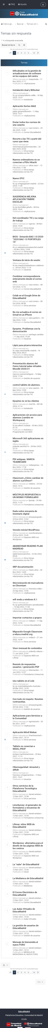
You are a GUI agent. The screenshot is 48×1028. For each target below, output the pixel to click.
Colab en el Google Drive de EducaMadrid (26, 296)
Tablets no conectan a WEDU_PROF (24, 747)
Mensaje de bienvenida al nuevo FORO (25, 943)
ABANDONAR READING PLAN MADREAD (28, 547)
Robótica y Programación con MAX (23, 431)
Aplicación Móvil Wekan (25, 732)
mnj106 (32, 404)
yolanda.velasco (35, 651)
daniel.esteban (35, 794)
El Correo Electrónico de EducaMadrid (25, 893)
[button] (10, 53)
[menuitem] (12, 4)
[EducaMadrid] (33, 1024)
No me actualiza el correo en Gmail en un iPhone (27, 313)
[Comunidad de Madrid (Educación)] (14, 1024)
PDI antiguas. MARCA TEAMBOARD (24, 460)
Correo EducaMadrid (32, 132)
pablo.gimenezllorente (22, 111)
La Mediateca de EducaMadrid (28, 878)
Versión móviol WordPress (26, 530)
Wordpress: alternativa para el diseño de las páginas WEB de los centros (28, 846)
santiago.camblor (36, 334)
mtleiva (32, 484)
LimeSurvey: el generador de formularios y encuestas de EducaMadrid (27, 808)
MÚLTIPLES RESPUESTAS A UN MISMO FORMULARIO (27, 496)
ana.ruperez (34, 388)
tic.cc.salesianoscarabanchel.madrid (28, 247)
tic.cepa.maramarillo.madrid (24, 351)
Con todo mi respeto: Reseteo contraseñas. (28, 700)
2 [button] (17, 53)
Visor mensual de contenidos (27, 648)
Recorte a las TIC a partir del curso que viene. (27, 140)
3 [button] (21, 53)
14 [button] (34, 53)
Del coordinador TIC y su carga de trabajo (28, 219)
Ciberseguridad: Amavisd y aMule (26, 768)
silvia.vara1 (33, 165)
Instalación (28, 100)
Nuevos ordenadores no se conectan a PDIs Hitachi (26, 161)
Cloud (26, 872)
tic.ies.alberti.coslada (21, 425)
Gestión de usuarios (32, 378)
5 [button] (28, 53)
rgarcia (32, 224)
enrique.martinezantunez (23, 754)
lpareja (32, 500)
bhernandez (34, 670)
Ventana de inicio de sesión (26, 260)
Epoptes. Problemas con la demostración (26, 330)
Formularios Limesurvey (34, 505)
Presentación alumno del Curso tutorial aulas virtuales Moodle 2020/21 (27, 366)
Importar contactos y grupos (27, 617)
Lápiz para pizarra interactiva (27, 345)
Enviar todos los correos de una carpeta (26, 123)
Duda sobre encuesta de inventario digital (25, 512)
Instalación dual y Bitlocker (26, 90)
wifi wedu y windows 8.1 (25, 599)
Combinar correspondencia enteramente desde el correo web (27, 279)
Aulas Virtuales (30, 919)
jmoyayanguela (35, 517)
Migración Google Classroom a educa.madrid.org (27, 633)
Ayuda (24, 1019)
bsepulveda (33, 79)
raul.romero (34, 128)
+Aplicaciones (29, 83)
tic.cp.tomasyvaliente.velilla (24, 95)
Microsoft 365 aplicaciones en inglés (28, 439)
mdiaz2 (32, 621)
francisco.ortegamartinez (23, 775)
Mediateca (28, 886)
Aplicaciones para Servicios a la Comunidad (27, 717)
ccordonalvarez (35, 533)
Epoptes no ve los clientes (26, 401)
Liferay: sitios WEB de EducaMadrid (24, 825)
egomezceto (34, 721)
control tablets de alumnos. (26, 385)
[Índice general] (24, 14)
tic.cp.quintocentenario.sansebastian (28, 605)
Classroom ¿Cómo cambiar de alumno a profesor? (28, 479)
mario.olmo (33, 570)
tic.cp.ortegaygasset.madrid (24, 184)
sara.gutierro (34, 318)
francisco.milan (35, 589)
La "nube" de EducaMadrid (26, 864)
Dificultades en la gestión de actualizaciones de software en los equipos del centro (27, 73)
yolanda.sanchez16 (21, 446)
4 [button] (24, 53)
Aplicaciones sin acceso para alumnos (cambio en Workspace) (27, 418)
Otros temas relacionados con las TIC (23, 152)
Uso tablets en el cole (23, 681)
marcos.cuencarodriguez (23, 374)
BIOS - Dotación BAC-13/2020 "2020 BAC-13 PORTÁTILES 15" (28, 239)
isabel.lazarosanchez (21, 554)
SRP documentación (23, 566)
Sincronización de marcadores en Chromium (28, 584)
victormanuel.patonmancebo (25, 147)
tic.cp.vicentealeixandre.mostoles (26, 686)
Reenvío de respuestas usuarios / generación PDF (26, 665)
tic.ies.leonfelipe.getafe (22, 207)
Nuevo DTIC (18, 178)
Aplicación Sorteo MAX (24, 106)
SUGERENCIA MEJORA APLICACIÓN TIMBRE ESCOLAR (24, 199)
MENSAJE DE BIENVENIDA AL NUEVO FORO (25, 953)
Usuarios (27, 270)
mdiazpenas (34, 465)
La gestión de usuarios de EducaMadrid (26, 926)
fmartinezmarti (35, 735)
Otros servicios (30, 306)
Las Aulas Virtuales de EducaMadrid (24, 910)
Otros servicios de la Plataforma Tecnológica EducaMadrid (25, 788)
